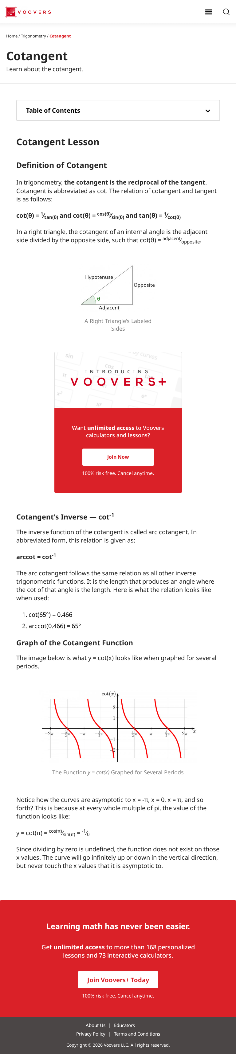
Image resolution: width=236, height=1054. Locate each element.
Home (12, 36)
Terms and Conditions (137, 1034)
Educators (124, 1025)
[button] (208, 12)
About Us (95, 1025)
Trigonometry (33, 36)
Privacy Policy (90, 1034)
